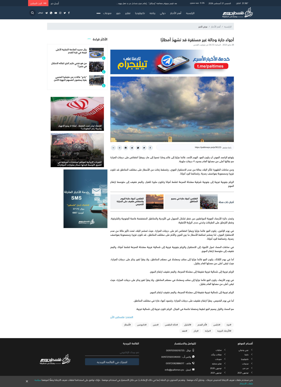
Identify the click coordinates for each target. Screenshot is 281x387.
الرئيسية (190, 12)
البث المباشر (36, 3)
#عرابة (208, 330)
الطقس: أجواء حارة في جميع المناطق (184, 199)
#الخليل (187, 324)
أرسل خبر (55, 3)
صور (118, 12)
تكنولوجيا (140, 12)
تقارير (127, 12)
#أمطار (127, 324)
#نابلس (216, 324)
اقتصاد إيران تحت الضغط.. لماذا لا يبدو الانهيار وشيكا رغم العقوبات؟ (80, 127)
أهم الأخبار (175, 12)
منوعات (107, 12)
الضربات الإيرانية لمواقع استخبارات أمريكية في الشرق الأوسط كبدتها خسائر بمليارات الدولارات (79, 163)
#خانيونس (142, 324)
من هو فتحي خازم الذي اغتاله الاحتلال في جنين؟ (69, 64)
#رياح (196, 330)
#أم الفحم (202, 324)
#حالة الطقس (171, 324)
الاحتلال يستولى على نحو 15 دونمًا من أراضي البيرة (156, 3)
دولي (163, 12)
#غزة (229, 324)
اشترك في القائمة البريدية (112, 362)
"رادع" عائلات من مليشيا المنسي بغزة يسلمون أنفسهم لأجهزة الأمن (70, 78)
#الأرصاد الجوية (224, 330)
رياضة (152, 12)
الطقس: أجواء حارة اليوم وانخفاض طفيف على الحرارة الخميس (130, 201)
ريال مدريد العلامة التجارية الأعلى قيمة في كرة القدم (71, 50)
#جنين (156, 324)
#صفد (184, 330)
